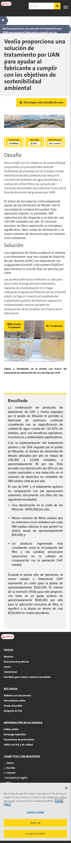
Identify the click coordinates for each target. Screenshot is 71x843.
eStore (7, 666)
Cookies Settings (35, 812)
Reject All (35, 822)
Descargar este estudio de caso (43, 102)
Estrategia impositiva (15, 734)
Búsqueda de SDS (13, 710)
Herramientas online (14, 700)
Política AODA (11, 729)
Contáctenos (10, 671)
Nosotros (8, 656)
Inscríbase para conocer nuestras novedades (27, 677)
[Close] (66, 788)
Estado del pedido (13, 705)
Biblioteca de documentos (17, 695)
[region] (35, 812)
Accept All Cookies (35, 833)
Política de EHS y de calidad (18, 744)
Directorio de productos (16, 661)
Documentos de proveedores (19, 739)
